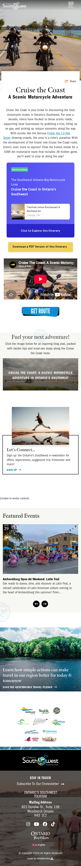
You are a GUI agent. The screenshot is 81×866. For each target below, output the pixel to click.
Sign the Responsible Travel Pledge (28, 687)
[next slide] (44, 604)
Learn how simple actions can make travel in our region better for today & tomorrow (37, 675)
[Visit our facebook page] (45, 824)
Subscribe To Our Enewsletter (38, 784)
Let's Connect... (21, 449)
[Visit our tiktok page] (53, 824)
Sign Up (12, 470)
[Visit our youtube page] (36, 824)
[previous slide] (36, 604)
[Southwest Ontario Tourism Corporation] (14, 5)
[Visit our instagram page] (28, 824)
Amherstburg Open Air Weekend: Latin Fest (31, 579)
